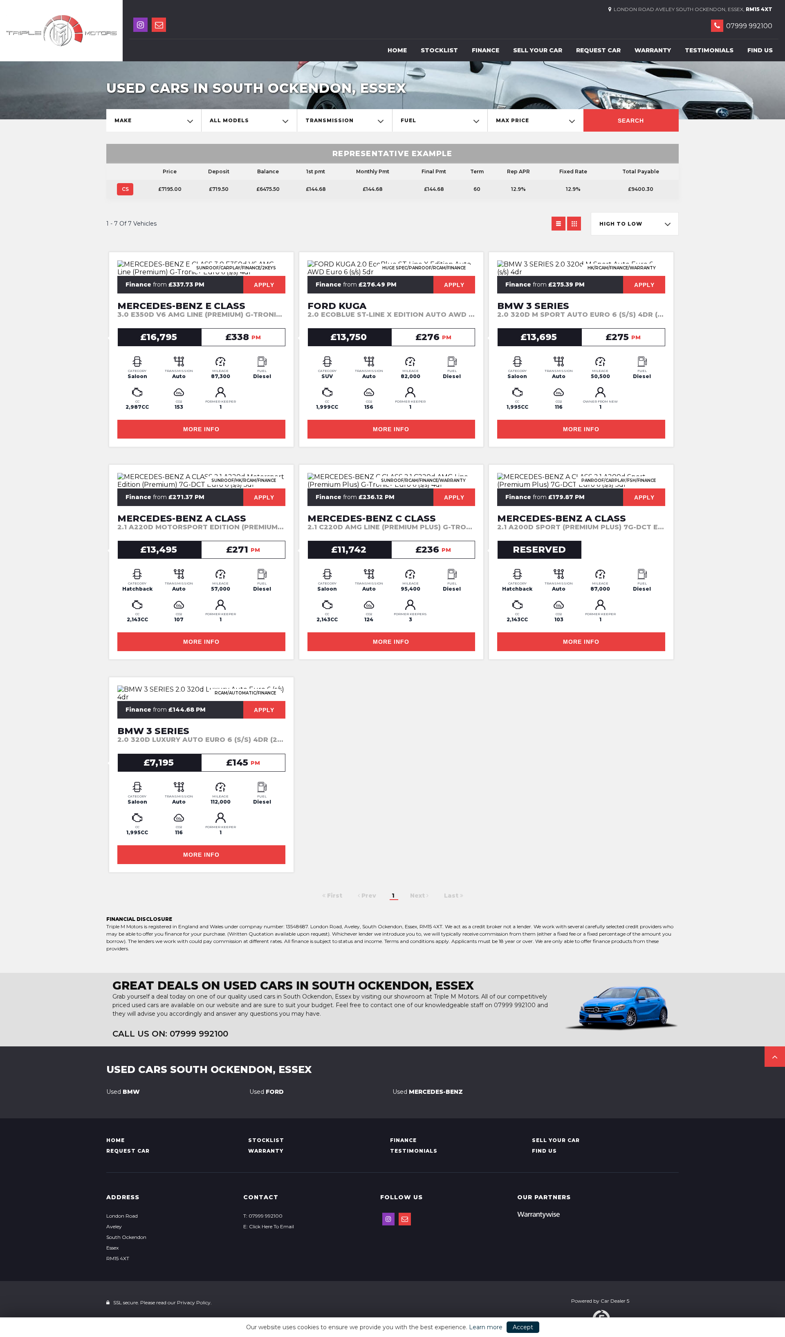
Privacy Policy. (194, 1302)
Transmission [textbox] (329, 120)
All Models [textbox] (229, 120)
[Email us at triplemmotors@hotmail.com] (159, 25)
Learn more (485, 1327)
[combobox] (153, 120)
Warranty (653, 50)
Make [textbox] (123, 120)
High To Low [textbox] (620, 224)
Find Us (760, 50)
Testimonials (709, 50)
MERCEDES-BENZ (427, 1091)
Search (631, 120)
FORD (266, 1091)
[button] (775, 1056)
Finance (485, 50)
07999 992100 (748, 26)
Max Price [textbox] (512, 120)
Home (397, 50)
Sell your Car (537, 50)
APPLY (264, 285)
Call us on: (170, 1034)
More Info (201, 429)
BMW (123, 1091)
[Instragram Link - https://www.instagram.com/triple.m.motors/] (140, 25)
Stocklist (439, 50)
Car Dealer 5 (615, 1301)
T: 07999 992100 (263, 1216)
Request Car (598, 50)
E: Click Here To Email (268, 1226)
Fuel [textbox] (408, 120)
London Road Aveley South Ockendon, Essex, (691, 9)
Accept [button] (523, 1327)
